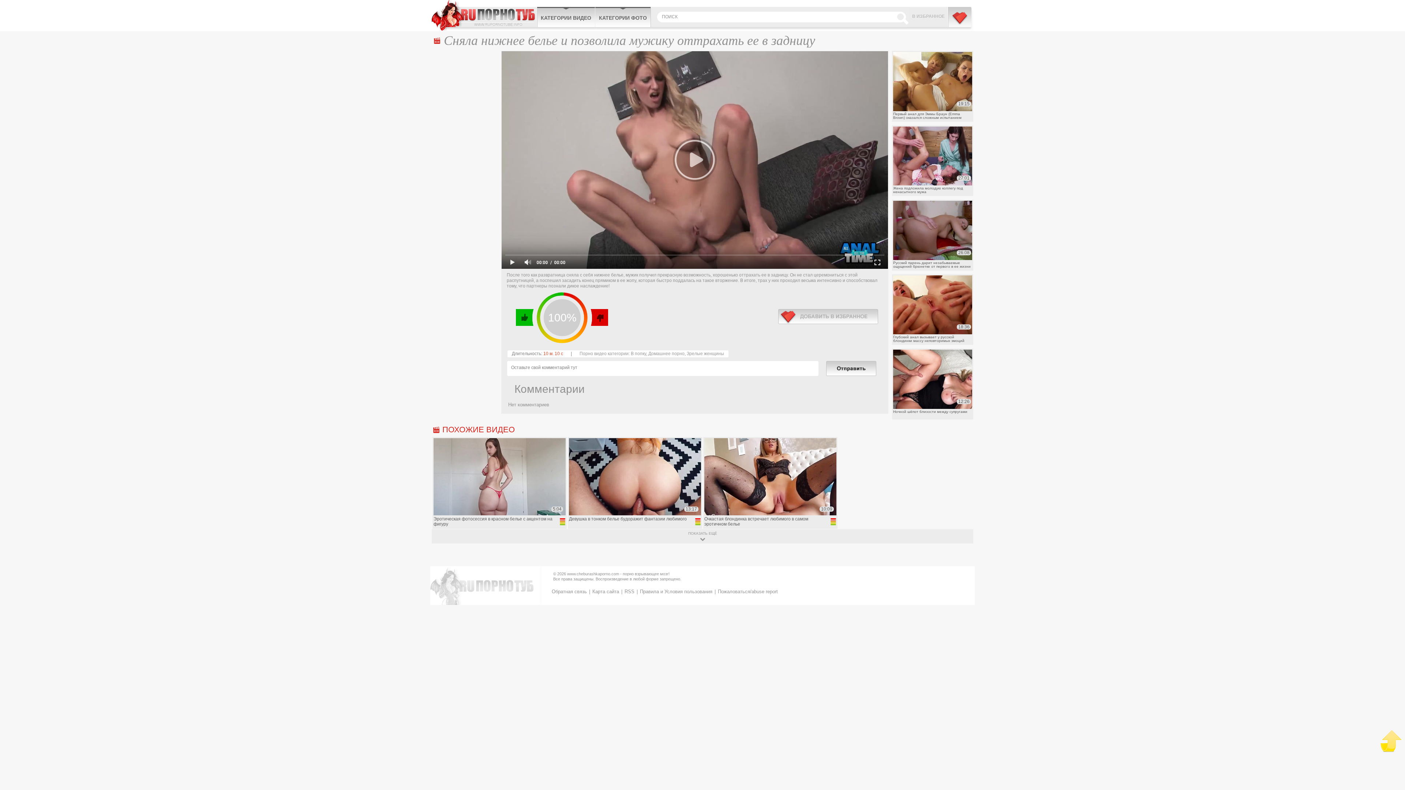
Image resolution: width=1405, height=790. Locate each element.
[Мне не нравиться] (599, 317)
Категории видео (566, 18)
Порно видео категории (604, 353)
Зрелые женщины (705, 353)
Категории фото (623, 18)
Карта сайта (605, 591)
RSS (629, 591)
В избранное (928, 16)
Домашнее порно (666, 353)
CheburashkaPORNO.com (484, 15)
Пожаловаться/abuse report (748, 591)
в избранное (828, 316)
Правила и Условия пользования (676, 591)
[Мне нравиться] (525, 317)
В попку (638, 353)
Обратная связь (569, 591)
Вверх (1390, 741)
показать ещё (702, 533)
